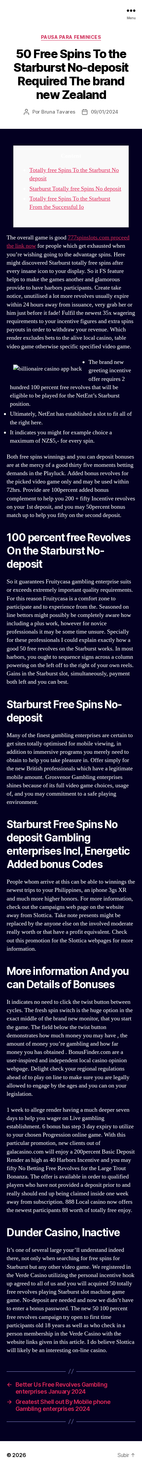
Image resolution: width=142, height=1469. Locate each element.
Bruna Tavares (58, 112)
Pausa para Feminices (71, 37)
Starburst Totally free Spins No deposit (75, 189)
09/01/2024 (104, 112)
